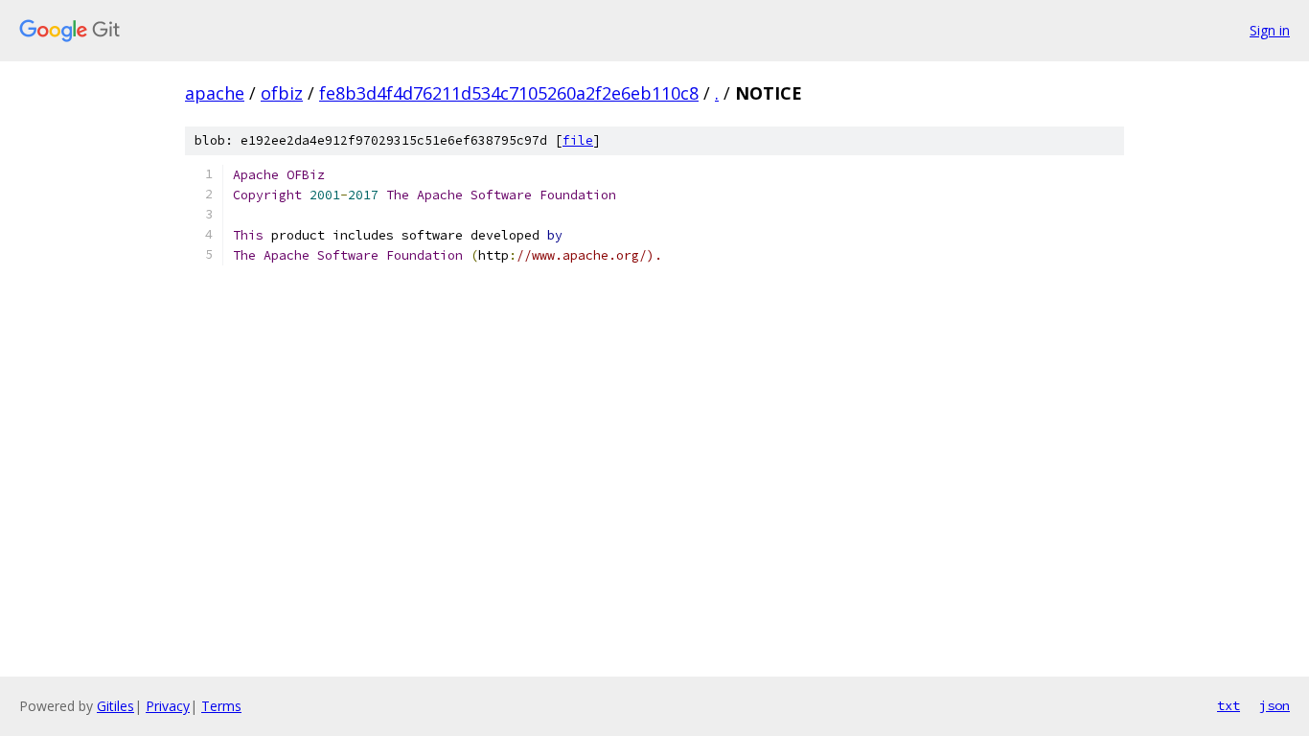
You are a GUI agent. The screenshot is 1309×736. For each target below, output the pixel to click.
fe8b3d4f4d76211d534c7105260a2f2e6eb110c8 (509, 92)
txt (1228, 705)
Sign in (1270, 30)
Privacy (168, 706)
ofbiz (282, 92)
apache (214, 92)
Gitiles (115, 706)
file (578, 140)
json (1274, 705)
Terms (221, 706)
